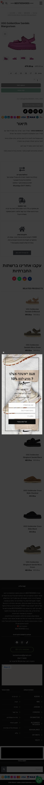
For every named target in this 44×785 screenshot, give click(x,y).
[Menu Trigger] (41, 3)
